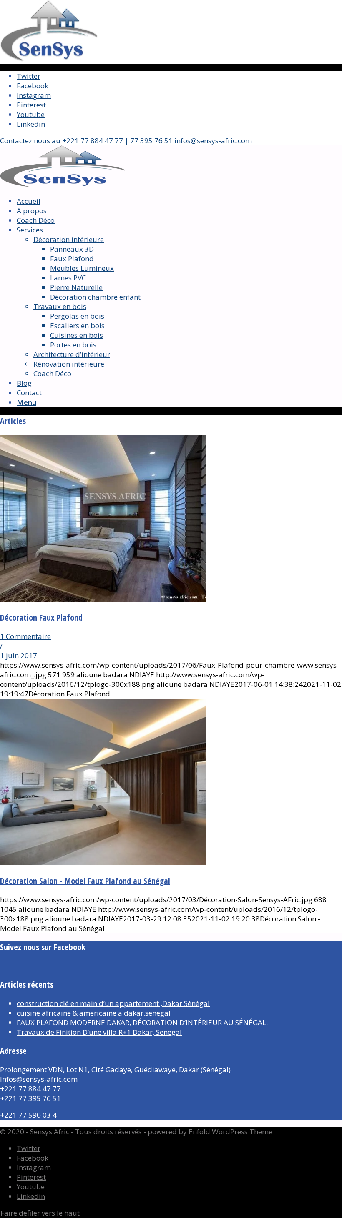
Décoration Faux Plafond (41, 617)
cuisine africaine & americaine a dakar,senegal (94, 1013)
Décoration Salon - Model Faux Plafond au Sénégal (85, 880)
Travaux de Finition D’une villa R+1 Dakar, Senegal (99, 1032)
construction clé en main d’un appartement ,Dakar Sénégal (113, 1003)
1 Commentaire (25, 636)
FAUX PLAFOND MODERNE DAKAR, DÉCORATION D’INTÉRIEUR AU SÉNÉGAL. (142, 1022)
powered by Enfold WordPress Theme (210, 1131)
